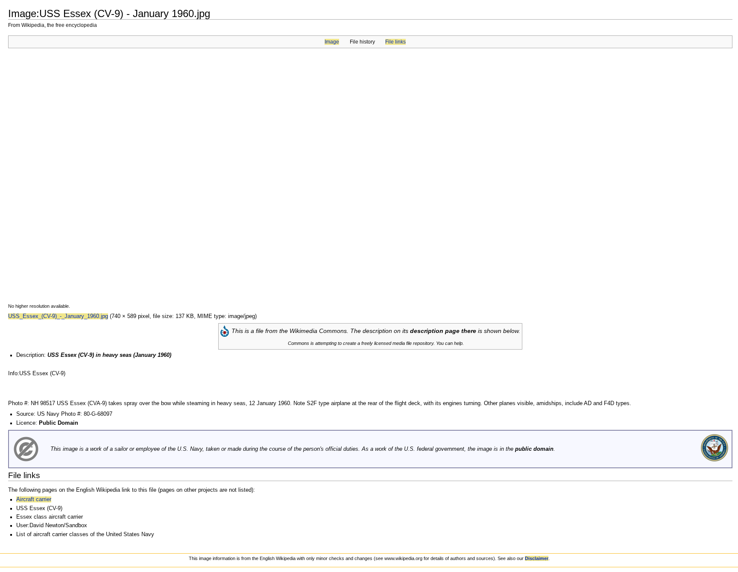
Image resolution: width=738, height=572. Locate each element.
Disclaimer (536, 558)
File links (395, 42)
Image (332, 42)
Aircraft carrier (33, 499)
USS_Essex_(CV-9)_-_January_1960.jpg (58, 316)
